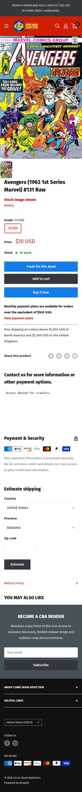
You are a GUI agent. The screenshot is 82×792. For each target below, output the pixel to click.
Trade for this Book (41, 266)
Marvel (9, 205)
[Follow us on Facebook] (7, 743)
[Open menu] (6, 26)
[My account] (66, 26)
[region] (41, 97)
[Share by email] (75, 356)
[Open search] (57, 26)
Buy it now (41, 292)
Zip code (10, 538)
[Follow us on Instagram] (15, 743)
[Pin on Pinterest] (59, 356)
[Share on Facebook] (51, 356)
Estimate (17, 564)
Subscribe (41, 665)
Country (10, 498)
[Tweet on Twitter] (67, 356)
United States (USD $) (19, 722)
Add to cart (41, 279)
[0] (74, 26)
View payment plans (18, 318)
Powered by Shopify (16, 782)
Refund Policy (14, 583)
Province (10, 518)
